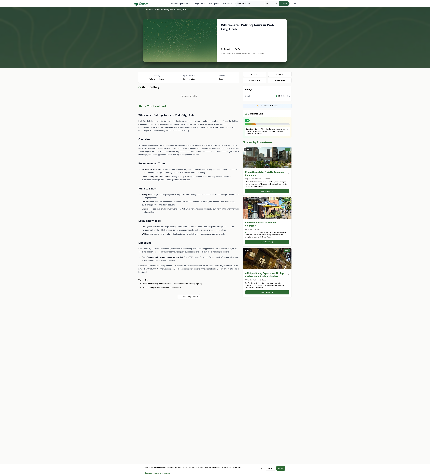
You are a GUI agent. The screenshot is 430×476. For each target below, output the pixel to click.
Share (256, 74)
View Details (265, 191)
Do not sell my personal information (157, 473)
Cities (229, 53)
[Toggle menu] (295, 3)
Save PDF (281, 74)
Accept (280, 468)
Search (284, 3)
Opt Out (270, 468)
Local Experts (213, 3)
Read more (237, 467)
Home (223, 53)
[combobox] (272, 3)
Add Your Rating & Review (189, 296)
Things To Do (199, 3)
